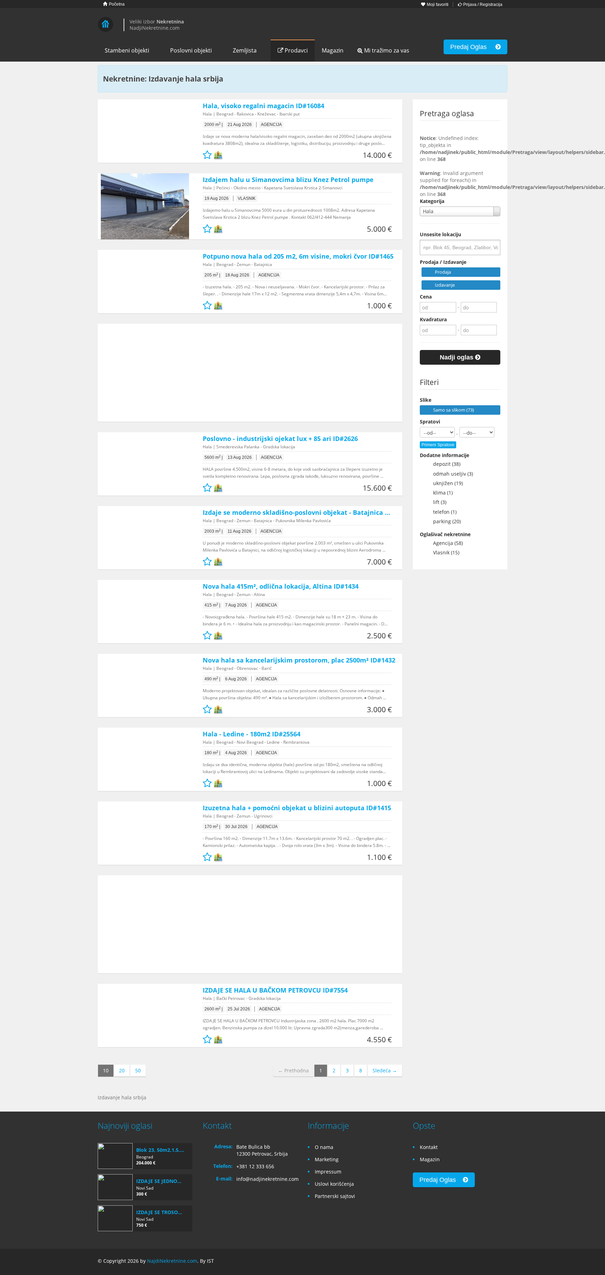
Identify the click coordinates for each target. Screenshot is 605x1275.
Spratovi (430, 421)
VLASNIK (247, 198)
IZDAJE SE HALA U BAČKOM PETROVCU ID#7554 (275, 990)
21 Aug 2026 (240, 124)
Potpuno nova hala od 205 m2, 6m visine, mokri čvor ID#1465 (298, 256)
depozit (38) (443, 464)
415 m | (212, 605)
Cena (426, 296)
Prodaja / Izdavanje (443, 262)
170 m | (212, 826)
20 (122, 1070)
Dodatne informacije (444, 455)
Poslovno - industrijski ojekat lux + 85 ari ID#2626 (280, 438)
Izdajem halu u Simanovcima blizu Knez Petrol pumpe (288, 179)
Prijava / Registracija (482, 4)
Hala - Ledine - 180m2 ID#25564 (251, 734)
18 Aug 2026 (237, 275)
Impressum (328, 1171)
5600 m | (213, 457)
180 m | (212, 753)
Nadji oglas (457, 357)
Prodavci (295, 50)
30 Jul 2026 (236, 826)
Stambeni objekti (127, 50)
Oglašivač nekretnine (445, 534)
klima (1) (440, 492)
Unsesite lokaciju (440, 234)
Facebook (471, 1262)
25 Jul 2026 (239, 1009)
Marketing (327, 1159)
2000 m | (213, 124)
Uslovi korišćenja (334, 1184)
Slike (425, 400)
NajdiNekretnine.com (172, 1261)
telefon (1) (442, 512)
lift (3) (436, 502)
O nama (324, 1147)
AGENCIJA (271, 124)
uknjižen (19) (445, 483)
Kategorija (432, 201)
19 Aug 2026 (216, 198)
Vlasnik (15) (443, 552)
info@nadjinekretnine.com (267, 1179)
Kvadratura (433, 319)
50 (138, 1070)
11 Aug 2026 (239, 531)
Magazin (332, 50)
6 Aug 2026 (236, 679)
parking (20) (444, 521)
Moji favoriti (437, 4)
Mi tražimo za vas (386, 50)
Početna (116, 4)
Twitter (503, 1262)
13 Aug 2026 (240, 457)
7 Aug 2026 (236, 605)
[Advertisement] (244, 373)
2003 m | (213, 531)
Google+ (486, 1262)
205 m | (212, 275)
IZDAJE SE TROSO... (159, 1212)
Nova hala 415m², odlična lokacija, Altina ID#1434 (281, 586)
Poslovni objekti (191, 50)
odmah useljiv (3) (450, 473)
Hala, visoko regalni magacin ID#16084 (263, 105)
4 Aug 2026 (236, 752)
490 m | (212, 679)
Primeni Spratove (438, 444)
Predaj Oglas (472, 46)
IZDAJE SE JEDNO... (158, 1181)
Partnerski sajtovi (335, 1196)
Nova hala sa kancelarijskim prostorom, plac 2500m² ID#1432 (299, 660)
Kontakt (429, 1147)
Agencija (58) (445, 543)
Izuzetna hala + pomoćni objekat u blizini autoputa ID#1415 (297, 808)
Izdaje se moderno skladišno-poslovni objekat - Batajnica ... (296, 512)
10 (106, 1070)
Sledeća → (385, 1070)
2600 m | (213, 1009)
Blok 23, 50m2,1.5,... (160, 1150)
